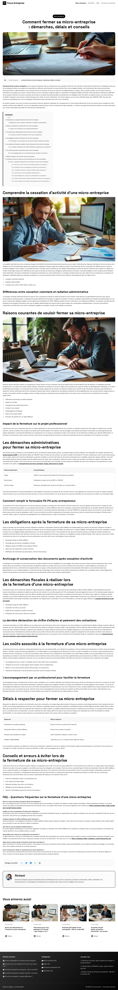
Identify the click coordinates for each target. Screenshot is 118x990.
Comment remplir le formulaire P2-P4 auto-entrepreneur (26, 134)
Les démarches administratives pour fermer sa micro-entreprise (24, 132)
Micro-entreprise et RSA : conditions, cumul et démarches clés (91, 838)
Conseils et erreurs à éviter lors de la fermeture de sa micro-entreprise (26, 159)
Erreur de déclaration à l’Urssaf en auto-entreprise (15, 928)
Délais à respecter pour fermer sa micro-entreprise (20, 156)
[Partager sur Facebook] (26, 863)
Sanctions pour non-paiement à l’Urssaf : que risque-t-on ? (41, 929)
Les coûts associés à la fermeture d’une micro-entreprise (22, 150)
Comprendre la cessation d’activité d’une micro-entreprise (22, 120)
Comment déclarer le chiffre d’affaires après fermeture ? (30, 170)
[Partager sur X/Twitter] (21, 863)
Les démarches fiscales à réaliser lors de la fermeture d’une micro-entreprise (27, 144)
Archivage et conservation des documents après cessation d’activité (29, 141)
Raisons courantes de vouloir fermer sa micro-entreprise (22, 126)
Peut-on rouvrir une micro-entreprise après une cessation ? (30, 164)
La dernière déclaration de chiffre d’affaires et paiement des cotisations (30, 147)
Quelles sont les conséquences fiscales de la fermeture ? (31, 167)
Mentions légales (8, 987)
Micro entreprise (81, 3)
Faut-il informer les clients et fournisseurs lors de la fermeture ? (32, 181)
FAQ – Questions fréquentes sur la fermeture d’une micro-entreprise (29, 161)
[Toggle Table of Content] (8, 117)
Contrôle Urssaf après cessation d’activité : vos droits (99, 929)
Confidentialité (19, 987)
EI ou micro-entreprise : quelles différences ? (18, 976)
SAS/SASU (91, 3)
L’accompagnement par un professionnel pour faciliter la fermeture (29, 153)
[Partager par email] (39, 863)
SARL (98, 3)
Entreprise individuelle (108, 3)
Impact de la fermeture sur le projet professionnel (24, 128)
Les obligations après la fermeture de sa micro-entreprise (22, 138)
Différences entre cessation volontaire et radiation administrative (28, 122)
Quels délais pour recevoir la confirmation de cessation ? (30, 175)
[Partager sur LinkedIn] (30, 863)
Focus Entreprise (96, 987)
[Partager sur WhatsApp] (35, 863)
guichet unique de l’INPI (10, 455)
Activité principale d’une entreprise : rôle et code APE (73, 928)
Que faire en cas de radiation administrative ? (27, 173)
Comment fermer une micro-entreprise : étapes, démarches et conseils (41, 464)
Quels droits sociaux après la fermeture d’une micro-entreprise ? (33, 178)
